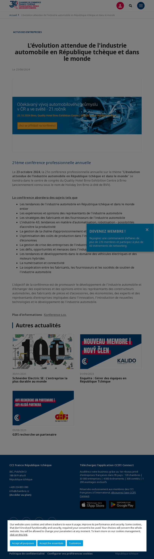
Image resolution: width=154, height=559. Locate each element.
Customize (75, 543)
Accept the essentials (51, 543)
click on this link (18, 534)
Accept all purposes (23, 543)
